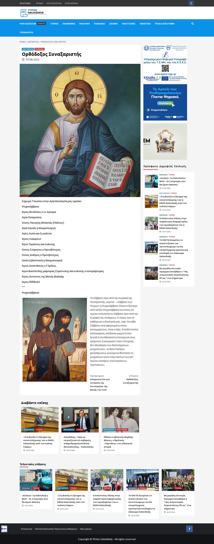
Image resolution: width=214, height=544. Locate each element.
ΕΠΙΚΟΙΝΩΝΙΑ (71, 3)
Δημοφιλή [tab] (166, 166)
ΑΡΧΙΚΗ (39, 3)
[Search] (192, 23)
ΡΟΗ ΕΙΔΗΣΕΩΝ (54, 3)
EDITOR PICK (28, 49)
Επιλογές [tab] (180, 166)
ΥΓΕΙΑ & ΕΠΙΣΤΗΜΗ (164, 23)
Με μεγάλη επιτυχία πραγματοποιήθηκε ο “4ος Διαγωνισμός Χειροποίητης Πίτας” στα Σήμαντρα (177, 502)
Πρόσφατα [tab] (150, 166)
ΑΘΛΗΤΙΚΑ (145, 23)
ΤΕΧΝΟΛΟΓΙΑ (26, 32)
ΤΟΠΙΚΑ (54, 23)
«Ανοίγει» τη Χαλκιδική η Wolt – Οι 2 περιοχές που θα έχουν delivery (172, 181)
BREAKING (163, 175)
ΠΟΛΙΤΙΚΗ (84, 23)
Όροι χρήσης (86, 529)
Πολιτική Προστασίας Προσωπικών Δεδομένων (56, 529)
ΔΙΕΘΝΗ (113, 23)
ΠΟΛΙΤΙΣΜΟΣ (128, 23)
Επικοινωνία (26, 529)
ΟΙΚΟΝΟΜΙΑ (69, 23)
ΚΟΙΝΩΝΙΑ (99, 23)
